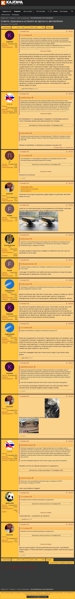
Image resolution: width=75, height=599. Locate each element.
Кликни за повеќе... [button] (46, 51)
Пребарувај (15, 14)
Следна (49, 27)
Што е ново (28, 11)
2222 (23, 27)
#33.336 (70, 235)
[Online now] (10, 160)
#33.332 (70, 94)
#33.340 (70, 323)
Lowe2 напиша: (25, 133)
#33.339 (70, 303)
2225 (36, 27)
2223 (27, 27)
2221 (18, 27)
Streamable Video (27, 187)
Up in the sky (13, 299)
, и (30, 88)
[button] (33, 11)
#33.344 (70, 493)
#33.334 (70, 183)
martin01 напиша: (25, 478)
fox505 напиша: (25, 239)
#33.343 (70, 441)
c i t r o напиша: (25, 35)
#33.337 (70, 260)
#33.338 (70, 280)
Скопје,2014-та (13, 113)
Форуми (17, 11)
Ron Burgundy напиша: (27, 264)
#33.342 (70, 396)
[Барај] (72, 11)
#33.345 (70, 524)
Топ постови (40, 11)
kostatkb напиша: (25, 97)
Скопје (15, 255)
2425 (43, 27)
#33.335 (70, 205)
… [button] (15, 27)
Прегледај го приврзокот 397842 (34, 245)
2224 (31, 27)
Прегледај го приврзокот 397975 (52, 481)
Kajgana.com (6, 11)
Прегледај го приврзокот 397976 (30, 483)
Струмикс (5, 24)
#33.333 (70, 151)
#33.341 (70, 363)
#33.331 (70, 31)
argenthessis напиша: (26, 367)
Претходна (6, 27)
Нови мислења (5, 14)
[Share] (66, 31)
